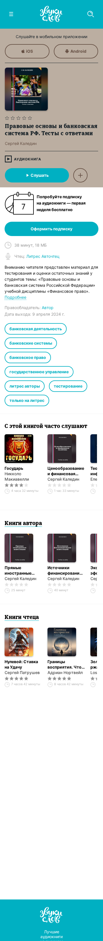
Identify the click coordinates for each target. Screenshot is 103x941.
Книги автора (23, 524)
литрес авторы (24, 386)
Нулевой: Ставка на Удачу (21, 664)
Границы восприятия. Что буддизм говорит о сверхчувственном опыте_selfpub (66, 664)
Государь (14, 468)
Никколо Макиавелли (17, 476)
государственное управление (39, 371)
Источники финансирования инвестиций (64, 570)
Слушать (40, 175)
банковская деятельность (35, 328)
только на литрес (26, 400)
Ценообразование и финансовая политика (65, 471)
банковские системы (30, 343)
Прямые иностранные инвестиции (18, 570)
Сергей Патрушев (22, 672)
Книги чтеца (22, 617)
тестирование (68, 386)
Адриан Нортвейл (65, 672)
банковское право (27, 357)
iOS (29, 51)
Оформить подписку (51, 228)
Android (78, 51)
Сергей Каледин (63, 479)
